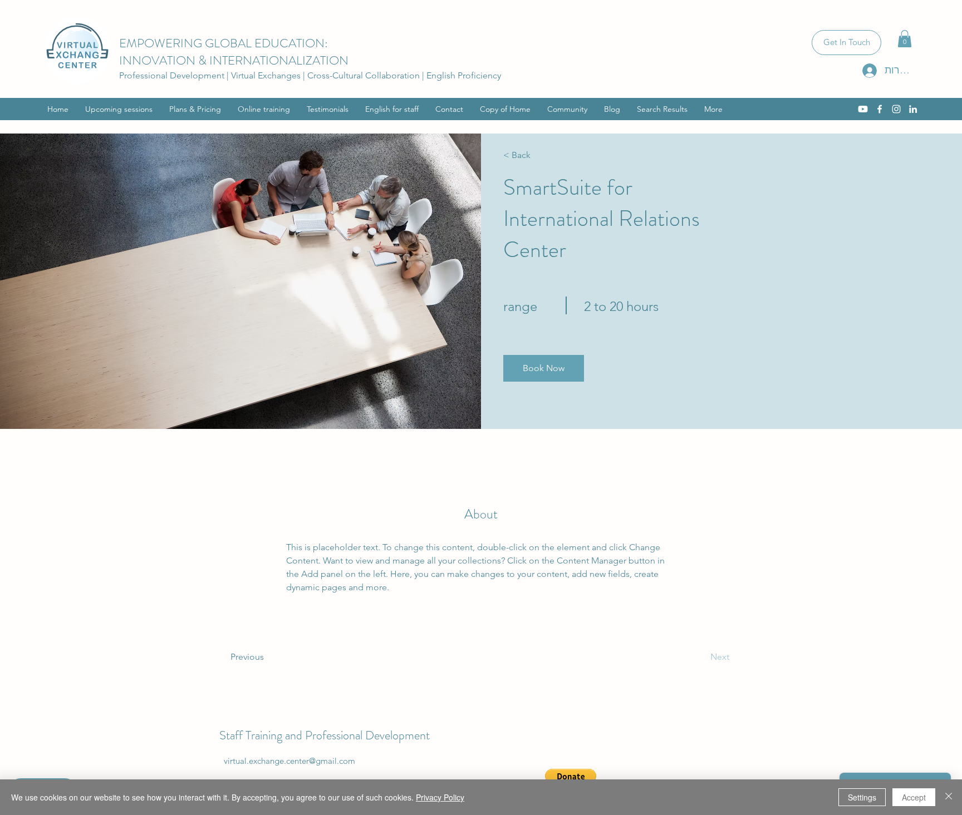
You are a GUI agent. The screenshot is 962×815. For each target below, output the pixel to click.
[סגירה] (948, 797)
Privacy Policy (440, 797)
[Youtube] (862, 109)
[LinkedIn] (913, 109)
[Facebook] (879, 109)
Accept (914, 797)
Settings (862, 797)
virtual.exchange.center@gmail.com (289, 760)
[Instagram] (896, 109)
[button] (904, 38)
